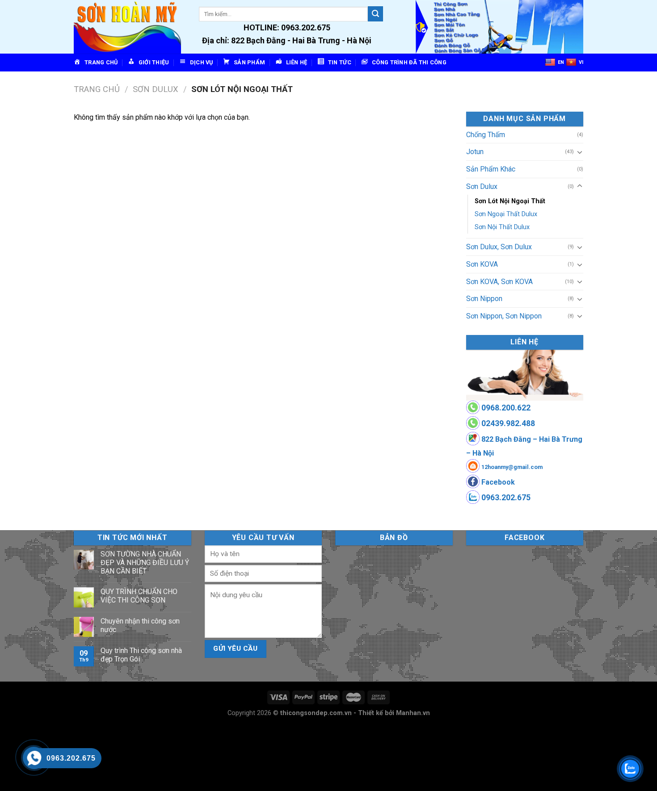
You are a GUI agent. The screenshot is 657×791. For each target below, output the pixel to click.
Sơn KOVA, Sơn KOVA (499, 281)
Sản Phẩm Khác (490, 169)
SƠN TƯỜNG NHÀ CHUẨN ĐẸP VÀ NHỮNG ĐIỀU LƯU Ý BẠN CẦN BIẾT (145, 562)
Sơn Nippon (484, 298)
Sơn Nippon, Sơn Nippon (504, 316)
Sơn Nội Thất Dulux (502, 227)
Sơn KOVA (482, 264)
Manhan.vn (413, 713)
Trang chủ (97, 89)
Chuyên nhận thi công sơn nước (140, 625)
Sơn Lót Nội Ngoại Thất (510, 201)
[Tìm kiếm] (375, 13)
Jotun (475, 151)
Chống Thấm (485, 134)
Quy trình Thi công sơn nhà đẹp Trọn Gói (141, 654)
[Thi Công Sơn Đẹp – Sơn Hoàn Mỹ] (129, 27)
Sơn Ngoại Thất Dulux (506, 214)
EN (561, 62)
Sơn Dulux (155, 89)
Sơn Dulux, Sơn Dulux (499, 247)
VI (581, 62)
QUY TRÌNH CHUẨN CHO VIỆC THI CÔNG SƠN (139, 595)
